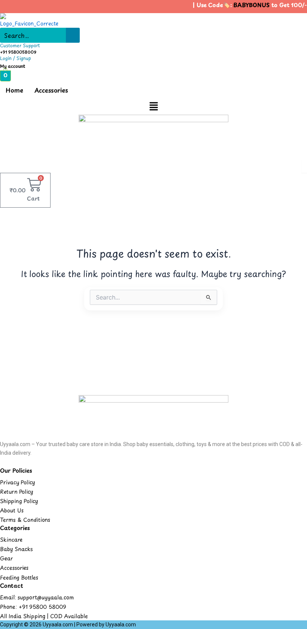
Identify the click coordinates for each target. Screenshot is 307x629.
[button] (153, 106)
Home (14, 89)
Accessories (51, 89)
